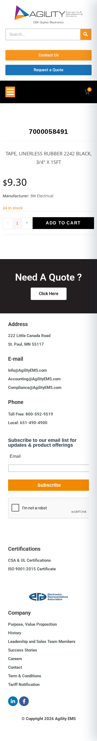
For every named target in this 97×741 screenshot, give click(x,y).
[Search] (85, 34)
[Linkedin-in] (13, 701)
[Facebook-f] (24, 701)
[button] (10, 92)
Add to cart (63, 223)
